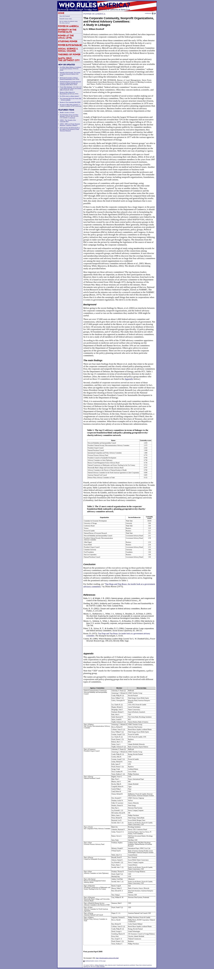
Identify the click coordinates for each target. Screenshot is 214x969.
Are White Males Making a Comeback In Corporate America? (70, 67)
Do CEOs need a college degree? (69, 96)
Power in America (68, 26)
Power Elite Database (70, 45)
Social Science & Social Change (68, 49)
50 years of (69, 104)
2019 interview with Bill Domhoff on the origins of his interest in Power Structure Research (70, 129)
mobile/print (148, 13)
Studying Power (67, 41)
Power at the (66, 36)
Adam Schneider (100, 966)
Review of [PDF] (70, 102)
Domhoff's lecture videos (65, 18)
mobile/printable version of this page (95, 961)
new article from (71, 88)
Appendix (129, 379)
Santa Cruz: (69, 59)
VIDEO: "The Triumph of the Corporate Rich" (68, 120)
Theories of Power (69, 54)
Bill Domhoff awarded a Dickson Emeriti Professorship (69, 78)
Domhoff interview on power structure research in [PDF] (70, 83)
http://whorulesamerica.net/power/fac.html (107, 958)
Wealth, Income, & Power (67, 112)
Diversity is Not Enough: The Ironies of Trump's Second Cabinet (70, 73)
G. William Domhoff (98, 965)
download (72, 117)
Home (61, 13)
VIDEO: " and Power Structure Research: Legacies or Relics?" (70, 124)
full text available (65, 100)
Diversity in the (67, 30)
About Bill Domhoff (64, 16)
